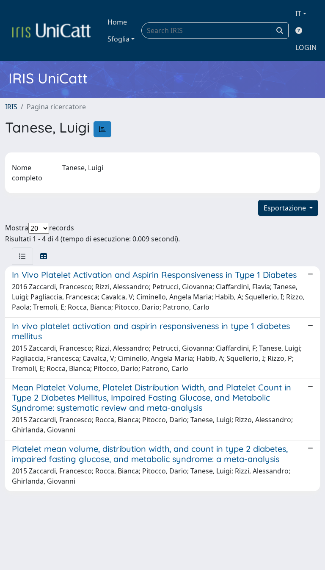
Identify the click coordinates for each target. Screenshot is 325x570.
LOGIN (306, 47)
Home (117, 22)
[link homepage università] (51, 30)
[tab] (22, 256)
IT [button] (298, 13)
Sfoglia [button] (118, 39)
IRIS (11, 106)
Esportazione (286, 208)
